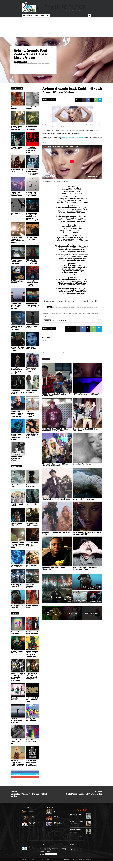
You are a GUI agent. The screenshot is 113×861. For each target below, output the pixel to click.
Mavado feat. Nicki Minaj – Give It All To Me (56, 533)
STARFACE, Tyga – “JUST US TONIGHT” (32, 544)
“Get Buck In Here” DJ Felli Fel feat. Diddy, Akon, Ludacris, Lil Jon (55, 430)
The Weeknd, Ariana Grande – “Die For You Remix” (32, 149)
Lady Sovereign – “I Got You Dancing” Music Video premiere (32, 676)
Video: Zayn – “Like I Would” (31, 348)
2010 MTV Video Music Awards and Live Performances (32, 763)
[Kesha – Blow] (49, 818)
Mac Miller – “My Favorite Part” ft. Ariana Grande (32, 305)
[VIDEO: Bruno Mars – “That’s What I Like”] (18, 711)
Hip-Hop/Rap (28, 563)
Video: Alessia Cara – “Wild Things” (31, 369)
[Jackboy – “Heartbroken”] (92, 613)
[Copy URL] (76, 100)
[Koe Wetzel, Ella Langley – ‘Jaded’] (32, 515)
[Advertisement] (56, 27)
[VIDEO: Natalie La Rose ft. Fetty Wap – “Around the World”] (87, 516)
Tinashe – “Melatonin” (30, 485)
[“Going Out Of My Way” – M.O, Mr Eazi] (49, 811)
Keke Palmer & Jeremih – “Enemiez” (16, 327)
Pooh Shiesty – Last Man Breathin (31, 586)
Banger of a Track (27, 63)
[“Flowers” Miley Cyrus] (18, 161)
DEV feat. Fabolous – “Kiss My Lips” (86, 394)
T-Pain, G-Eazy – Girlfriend (17, 632)
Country (27, 521)
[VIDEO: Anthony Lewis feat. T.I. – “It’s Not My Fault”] (57, 378)
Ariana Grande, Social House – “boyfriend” (16, 261)
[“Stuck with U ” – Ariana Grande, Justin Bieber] (32, 184)
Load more (80, 836)
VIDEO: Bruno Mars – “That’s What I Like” (16, 720)
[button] (89, 15)
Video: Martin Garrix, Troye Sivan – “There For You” (16, 306)
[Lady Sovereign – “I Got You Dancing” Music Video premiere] (32, 665)
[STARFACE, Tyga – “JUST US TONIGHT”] (32, 534)
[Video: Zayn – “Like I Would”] (32, 339)
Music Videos (23, 61)
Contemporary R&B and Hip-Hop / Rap (93, 588)
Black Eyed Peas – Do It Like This (32, 719)
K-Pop (12, 502)
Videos (16, 61)
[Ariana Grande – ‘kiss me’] (32, 98)
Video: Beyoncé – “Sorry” (32, 327)
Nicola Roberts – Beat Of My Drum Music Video (85, 430)
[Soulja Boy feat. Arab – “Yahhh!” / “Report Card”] (57, 551)
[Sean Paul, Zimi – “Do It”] (32, 557)
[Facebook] (88, 100)
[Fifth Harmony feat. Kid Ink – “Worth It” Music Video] (49, 824)
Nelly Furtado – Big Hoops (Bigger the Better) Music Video (86, 568)
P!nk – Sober (31, 816)
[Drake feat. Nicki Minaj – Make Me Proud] (32, 690)
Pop (11, 563)
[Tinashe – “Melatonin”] (32, 476)
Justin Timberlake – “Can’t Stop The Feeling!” (31, 414)
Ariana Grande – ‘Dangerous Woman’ (17, 458)
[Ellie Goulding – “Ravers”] (18, 515)
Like (37, 771)
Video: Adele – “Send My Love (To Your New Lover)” (16, 370)
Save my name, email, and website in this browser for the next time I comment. (61, 356)
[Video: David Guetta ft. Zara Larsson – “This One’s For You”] (18, 403)
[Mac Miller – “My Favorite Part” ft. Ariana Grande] (32, 295)
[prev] (98, 320)
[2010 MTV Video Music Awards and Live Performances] (32, 752)
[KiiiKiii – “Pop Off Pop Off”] (18, 496)
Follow (36, 774)
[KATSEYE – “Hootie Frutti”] (88, 823)
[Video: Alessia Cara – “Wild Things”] (32, 360)
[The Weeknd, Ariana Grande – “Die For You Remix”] (32, 139)
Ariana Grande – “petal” (17, 107)
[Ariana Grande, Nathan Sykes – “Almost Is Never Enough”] (18, 229)
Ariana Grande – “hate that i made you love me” (17, 127)
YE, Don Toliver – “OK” (17, 485)
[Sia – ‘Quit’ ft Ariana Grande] (18, 205)
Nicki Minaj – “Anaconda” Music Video (84, 794)
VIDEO (44, 142)
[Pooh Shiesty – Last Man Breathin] (32, 576)
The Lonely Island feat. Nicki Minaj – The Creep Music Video (55, 465)
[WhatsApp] (96, 100)
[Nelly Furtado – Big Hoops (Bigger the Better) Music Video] (87, 551)
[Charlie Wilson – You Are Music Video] (57, 483)
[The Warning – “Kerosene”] (25, 811)
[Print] (84, 100)
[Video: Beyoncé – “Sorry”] (32, 318)
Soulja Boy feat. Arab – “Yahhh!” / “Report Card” (55, 568)
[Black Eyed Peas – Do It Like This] (32, 711)
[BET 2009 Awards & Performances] (32, 623)
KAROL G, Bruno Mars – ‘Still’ (16, 566)
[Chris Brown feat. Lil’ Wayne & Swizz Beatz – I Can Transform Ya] (32, 643)
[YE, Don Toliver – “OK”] (18, 476)
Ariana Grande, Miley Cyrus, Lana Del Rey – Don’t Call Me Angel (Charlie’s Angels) (32, 216)
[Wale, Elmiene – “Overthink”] (18, 597)
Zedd (15, 65)
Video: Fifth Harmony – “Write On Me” (17, 392)
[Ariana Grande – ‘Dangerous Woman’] (18, 448)
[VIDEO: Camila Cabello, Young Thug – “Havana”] (32, 252)
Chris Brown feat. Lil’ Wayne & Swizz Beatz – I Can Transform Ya (32, 653)
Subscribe (36, 777)
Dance (12, 521)
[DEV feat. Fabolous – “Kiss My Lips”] (87, 378)
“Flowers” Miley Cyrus (17, 170)
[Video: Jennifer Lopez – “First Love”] (18, 731)
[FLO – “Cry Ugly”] (32, 496)
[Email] (80, 100)
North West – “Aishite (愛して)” (17, 585)
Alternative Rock (52, 610)
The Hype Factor (64, 96)
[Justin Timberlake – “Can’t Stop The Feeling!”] (32, 403)
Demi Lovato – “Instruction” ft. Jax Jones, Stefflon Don (32, 283)
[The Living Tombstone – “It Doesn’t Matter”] (52, 613)
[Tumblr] (74, 849)
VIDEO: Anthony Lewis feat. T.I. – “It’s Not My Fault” (56, 395)
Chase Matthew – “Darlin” (17, 652)
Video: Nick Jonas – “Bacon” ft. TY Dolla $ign (17, 348)
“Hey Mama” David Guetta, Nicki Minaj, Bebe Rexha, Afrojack (17, 763)
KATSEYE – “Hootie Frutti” (76, 822)
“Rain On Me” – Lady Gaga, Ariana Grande (16, 194)
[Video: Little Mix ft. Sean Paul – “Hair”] (32, 426)
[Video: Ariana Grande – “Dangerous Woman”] (18, 426)
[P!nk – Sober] (25, 818)
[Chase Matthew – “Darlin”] (18, 643)
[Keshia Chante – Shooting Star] (32, 731)
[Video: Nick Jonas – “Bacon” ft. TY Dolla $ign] (18, 339)
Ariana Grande (17, 63)
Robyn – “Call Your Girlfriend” (84, 499)
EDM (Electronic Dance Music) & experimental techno (77, 831)
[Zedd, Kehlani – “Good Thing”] (32, 229)
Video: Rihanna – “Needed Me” (32, 391)
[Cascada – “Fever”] (18, 690)
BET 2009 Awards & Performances (32, 632)
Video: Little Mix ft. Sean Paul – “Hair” (32, 435)
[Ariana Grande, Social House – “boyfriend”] (18, 252)
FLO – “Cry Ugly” (31, 504)
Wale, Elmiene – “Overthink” (16, 606)
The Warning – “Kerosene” (34, 809)
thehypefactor (50, 70)
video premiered (81, 137)
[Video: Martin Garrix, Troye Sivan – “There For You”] (18, 295)
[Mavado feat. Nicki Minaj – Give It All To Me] (57, 516)
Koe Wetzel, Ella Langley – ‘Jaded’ (32, 524)
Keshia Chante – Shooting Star (32, 740)
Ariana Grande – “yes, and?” (17, 148)
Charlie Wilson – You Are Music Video (56, 499)
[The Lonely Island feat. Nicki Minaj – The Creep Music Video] (57, 448)
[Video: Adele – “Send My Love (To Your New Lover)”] (18, 360)
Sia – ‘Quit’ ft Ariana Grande (16, 214)
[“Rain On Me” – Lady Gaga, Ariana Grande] (18, 184)
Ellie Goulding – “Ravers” (16, 524)
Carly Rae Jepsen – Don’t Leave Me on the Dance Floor (17, 545)
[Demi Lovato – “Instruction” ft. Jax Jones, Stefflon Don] (32, 273)
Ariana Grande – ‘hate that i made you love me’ (32, 127)
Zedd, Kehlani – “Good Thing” (31, 238)
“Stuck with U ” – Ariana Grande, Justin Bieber (32, 194)
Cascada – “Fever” (15, 699)
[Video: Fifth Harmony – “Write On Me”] (18, 382)
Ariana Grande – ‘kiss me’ (32, 107)
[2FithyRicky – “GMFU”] (72, 613)
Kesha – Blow (56, 816)
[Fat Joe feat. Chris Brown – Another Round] (25, 824)
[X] (92, 100)
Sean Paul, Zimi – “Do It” (32, 566)
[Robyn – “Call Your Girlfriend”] (87, 483)
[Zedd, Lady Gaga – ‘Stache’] (18, 273)
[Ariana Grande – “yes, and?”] (18, 139)
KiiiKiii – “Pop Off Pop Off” (17, 505)
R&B (26, 502)
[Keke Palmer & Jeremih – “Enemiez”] (18, 318)
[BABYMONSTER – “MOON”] (94, 597)
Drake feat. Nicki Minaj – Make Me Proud (32, 699)
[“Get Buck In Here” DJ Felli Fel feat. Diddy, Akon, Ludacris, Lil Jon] (57, 413)
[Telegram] (100, 100)
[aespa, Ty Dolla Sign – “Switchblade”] (79, 597)
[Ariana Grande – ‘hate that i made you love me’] (32, 118)
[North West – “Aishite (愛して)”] (18, 576)
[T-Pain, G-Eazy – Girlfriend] (18, 623)
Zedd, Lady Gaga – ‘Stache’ (17, 282)
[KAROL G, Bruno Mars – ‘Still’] (18, 557)
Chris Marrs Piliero (37, 63)
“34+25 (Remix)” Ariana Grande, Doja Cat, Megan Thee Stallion (32, 172)
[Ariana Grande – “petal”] (18, 98)
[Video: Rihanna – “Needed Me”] (32, 382)
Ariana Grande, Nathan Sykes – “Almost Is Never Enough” (17, 240)
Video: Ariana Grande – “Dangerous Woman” (16, 436)
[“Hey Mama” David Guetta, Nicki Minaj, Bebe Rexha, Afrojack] (18, 752)
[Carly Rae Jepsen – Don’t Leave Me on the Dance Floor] (18, 534)
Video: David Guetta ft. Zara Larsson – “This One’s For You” (17, 414)
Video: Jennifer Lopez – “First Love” (17, 741)
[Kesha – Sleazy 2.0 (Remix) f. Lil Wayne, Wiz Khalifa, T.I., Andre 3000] (18, 665)
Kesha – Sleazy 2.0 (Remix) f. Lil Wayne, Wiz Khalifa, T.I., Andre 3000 (18, 677)
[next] (100, 320)
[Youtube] (81, 849)
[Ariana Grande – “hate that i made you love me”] (18, 118)
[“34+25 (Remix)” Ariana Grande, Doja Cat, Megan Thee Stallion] (32, 161)
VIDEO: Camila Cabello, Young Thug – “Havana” (32, 261)
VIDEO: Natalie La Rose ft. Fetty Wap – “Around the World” (87, 533)
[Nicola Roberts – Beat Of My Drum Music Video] (87, 413)
